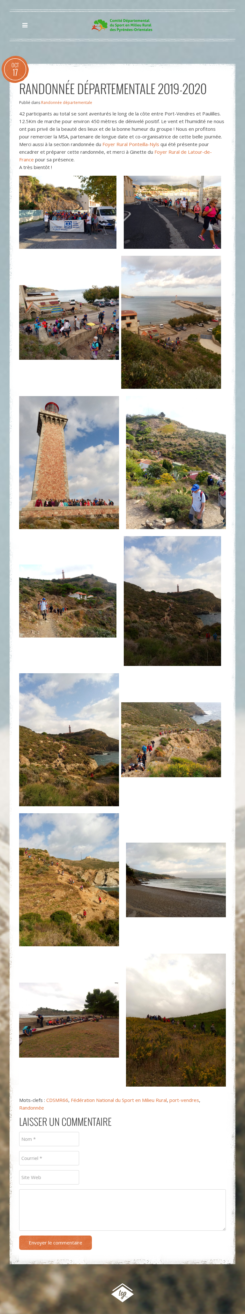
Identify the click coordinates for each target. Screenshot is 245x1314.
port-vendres (184, 1100)
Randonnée (31, 1107)
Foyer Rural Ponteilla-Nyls (130, 144)
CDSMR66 (57, 1100)
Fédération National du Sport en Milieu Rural (119, 1100)
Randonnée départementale (66, 102)
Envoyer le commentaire (55, 1242)
